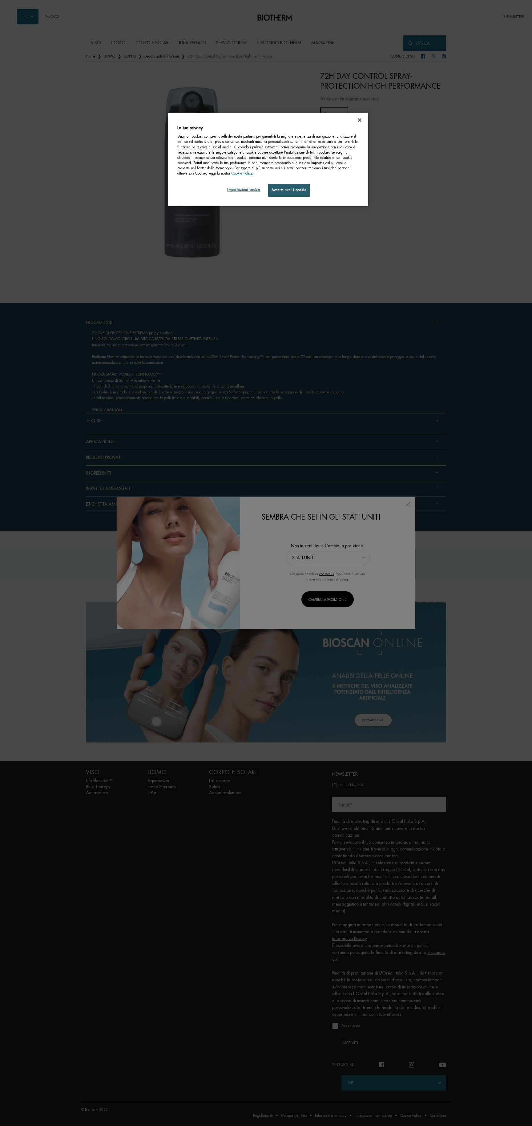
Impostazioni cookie (243, 189)
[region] (268, 159)
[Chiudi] (359, 120)
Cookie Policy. (242, 173)
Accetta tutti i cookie (289, 190)
